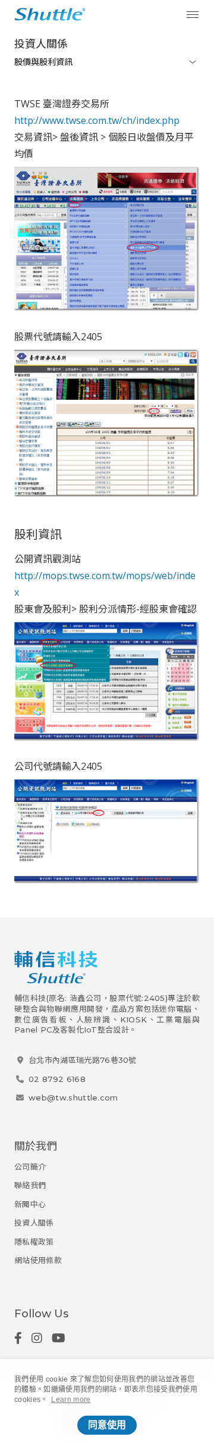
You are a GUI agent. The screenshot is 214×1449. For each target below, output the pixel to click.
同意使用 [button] (107, 1425)
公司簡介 (30, 1166)
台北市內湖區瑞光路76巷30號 (83, 1060)
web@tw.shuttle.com (73, 1097)
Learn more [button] (70, 1399)
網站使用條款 (38, 1260)
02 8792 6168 (57, 1079)
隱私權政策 (34, 1241)
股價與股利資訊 (43, 62)
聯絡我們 (30, 1185)
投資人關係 (41, 44)
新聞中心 (30, 1204)
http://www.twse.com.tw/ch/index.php (97, 120)
